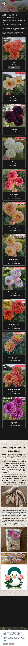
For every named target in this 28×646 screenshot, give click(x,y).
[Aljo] (14, 48)
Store (3, 17)
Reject (11, 644)
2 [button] (12, 434)
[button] (24, 10)
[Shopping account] (25, 10)
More (4, 640)
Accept (5, 644)
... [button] (17, 434)
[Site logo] (4, 4)
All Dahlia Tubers (11, 17)
